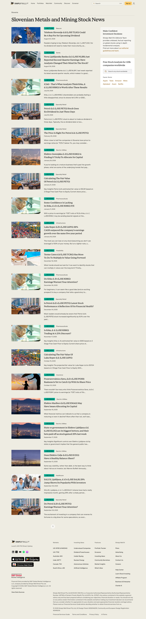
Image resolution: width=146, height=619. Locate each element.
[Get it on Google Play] (32, 559)
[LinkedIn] (13, 552)
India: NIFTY (57, 560)
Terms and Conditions (79, 614)
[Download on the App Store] (17, 559)
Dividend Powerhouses (81, 552)
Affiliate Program (121, 578)
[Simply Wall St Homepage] (19, 3)
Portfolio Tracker (100, 548)
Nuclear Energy (79, 560)
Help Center (119, 570)
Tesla (111, 81)
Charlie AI (118, 586)
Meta (125, 81)
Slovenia (14, 12)
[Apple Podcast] (27, 552)
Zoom (114, 84)
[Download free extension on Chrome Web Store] (22, 564)
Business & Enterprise (122, 582)
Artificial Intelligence (81, 568)
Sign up (128, 3)
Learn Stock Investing (122, 574)
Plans (117, 548)
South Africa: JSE (59, 568)
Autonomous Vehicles (81, 564)
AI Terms (104, 614)
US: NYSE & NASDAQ (60, 548)
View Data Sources (17, 592)
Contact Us (119, 560)
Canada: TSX (57, 564)
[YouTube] (20, 552)
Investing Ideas (100, 556)
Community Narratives (102, 560)
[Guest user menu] (133, 3)
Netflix (120, 84)
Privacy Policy (94, 614)
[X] (16, 552)
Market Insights (100, 564)
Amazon (118, 81)
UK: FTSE (56, 552)
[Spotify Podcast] (23, 552)
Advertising (119, 552)
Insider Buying (78, 556)
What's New (99, 568)
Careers (118, 564)
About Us (118, 556)
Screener (98, 552)
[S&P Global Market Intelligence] (18, 576)
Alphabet (106, 84)
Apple (105, 81)
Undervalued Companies (82, 548)
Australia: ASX (58, 556)
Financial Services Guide (61, 614)
